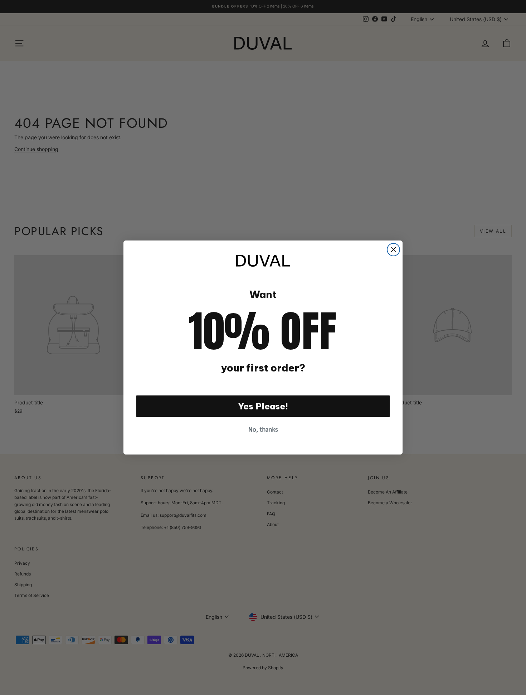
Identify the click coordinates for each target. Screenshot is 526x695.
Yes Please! (263, 406)
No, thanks (263, 429)
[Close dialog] (393, 249)
